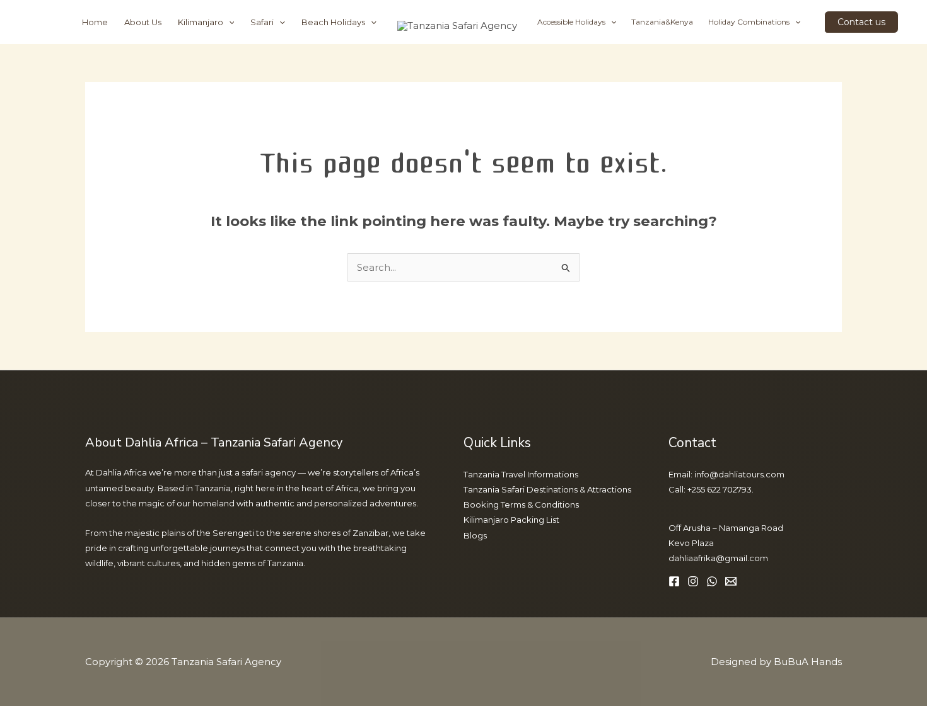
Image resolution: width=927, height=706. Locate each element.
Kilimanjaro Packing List (511, 520)
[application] (229, 22)
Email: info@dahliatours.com (726, 474)
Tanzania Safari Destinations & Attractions (547, 489)
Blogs (475, 535)
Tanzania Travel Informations (521, 474)
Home (95, 22)
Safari (262, 22)
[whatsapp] (712, 581)
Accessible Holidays (571, 21)
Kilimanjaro (200, 22)
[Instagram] (693, 581)
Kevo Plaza (691, 543)
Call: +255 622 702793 (710, 489)
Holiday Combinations (749, 21)
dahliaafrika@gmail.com (718, 558)
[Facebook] (674, 581)
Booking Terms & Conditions (521, 504)
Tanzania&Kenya (662, 21)
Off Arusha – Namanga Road (725, 528)
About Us (142, 22)
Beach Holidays (333, 22)
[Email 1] (731, 581)
